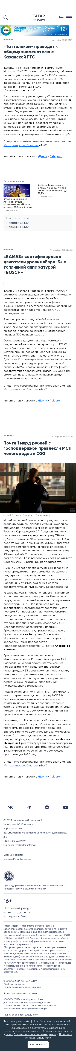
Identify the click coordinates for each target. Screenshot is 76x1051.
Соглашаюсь (38, 1044)
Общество (9, 436)
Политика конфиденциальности (21, 1015)
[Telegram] (29, 807)
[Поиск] (6, 17)
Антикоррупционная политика (20, 993)
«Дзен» (42, 156)
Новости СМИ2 (17, 223)
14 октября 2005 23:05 (61, 250)
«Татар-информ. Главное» (21, 145)
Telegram (56, 156)
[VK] (10, 807)
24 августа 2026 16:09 (61, 437)
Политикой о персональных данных (35, 1034)
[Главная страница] (39, 18)
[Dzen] (47, 807)
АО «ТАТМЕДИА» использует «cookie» (23, 999)
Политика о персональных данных (23, 987)
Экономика (9, 39)
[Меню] (69, 18)
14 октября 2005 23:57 (61, 40)
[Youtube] (66, 807)
